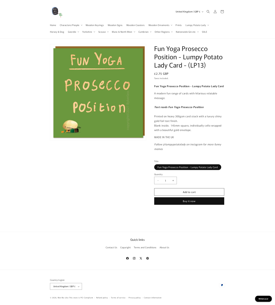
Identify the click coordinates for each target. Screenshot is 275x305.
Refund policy (102, 297)
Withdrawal (263, 299)
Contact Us (111, 247)
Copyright (125, 247)
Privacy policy (135, 297)
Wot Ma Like (63, 297)
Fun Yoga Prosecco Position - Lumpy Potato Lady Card (188, 167)
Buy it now (189, 201)
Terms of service (118, 297)
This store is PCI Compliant (81, 297)
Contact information (153, 297)
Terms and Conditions (145, 247)
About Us (164, 247)
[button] (71, 25)
